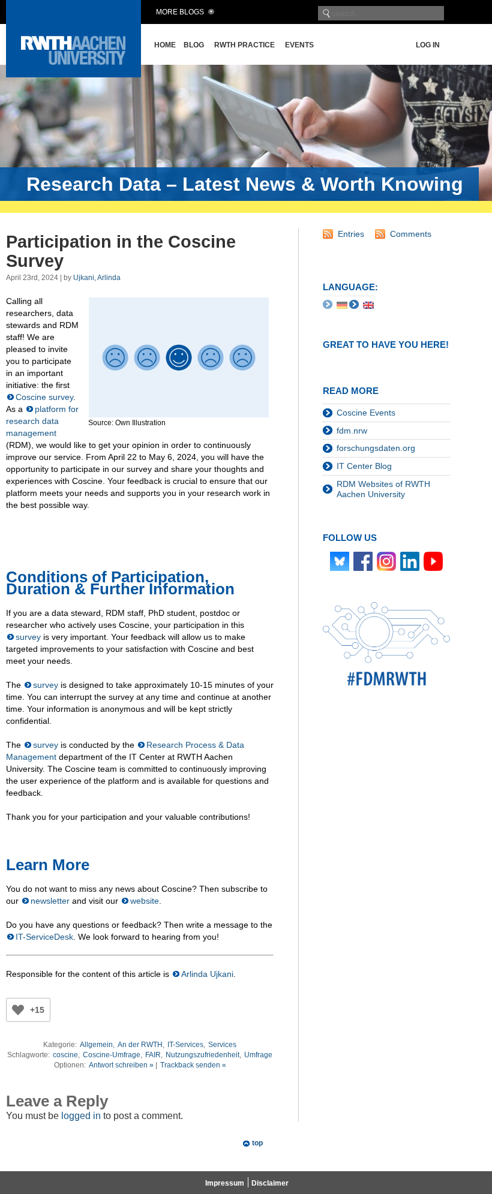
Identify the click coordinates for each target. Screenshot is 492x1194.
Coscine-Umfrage (111, 1055)
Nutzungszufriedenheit (202, 1055)
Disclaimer (270, 1183)
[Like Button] (18, 1010)
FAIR (153, 1055)
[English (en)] (368, 304)
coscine (65, 1055)
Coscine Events (366, 412)
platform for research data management (42, 421)
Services (222, 1044)
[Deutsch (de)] (342, 304)
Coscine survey (44, 397)
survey (28, 637)
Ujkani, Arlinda (97, 277)
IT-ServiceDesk (44, 937)
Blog (194, 45)
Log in (428, 45)
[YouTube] (433, 560)
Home (165, 45)
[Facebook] (363, 560)
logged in (81, 1116)
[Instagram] (386, 560)
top (257, 1143)
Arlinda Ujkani (207, 974)
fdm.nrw (352, 430)
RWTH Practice (244, 45)
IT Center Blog (364, 466)
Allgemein (96, 1044)
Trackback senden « (193, 1065)
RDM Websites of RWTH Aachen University (383, 489)
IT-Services (185, 1044)
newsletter (50, 901)
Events (299, 45)
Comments (410, 234)
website (144, 901)
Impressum (224, 1183)
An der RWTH (140, 1044)
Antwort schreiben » (121, 1065)
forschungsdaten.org (376, 448)
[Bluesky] (339, 560)
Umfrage (258, 1055)
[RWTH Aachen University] (73, 74)
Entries (351, 234)
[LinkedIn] (410, 560)
